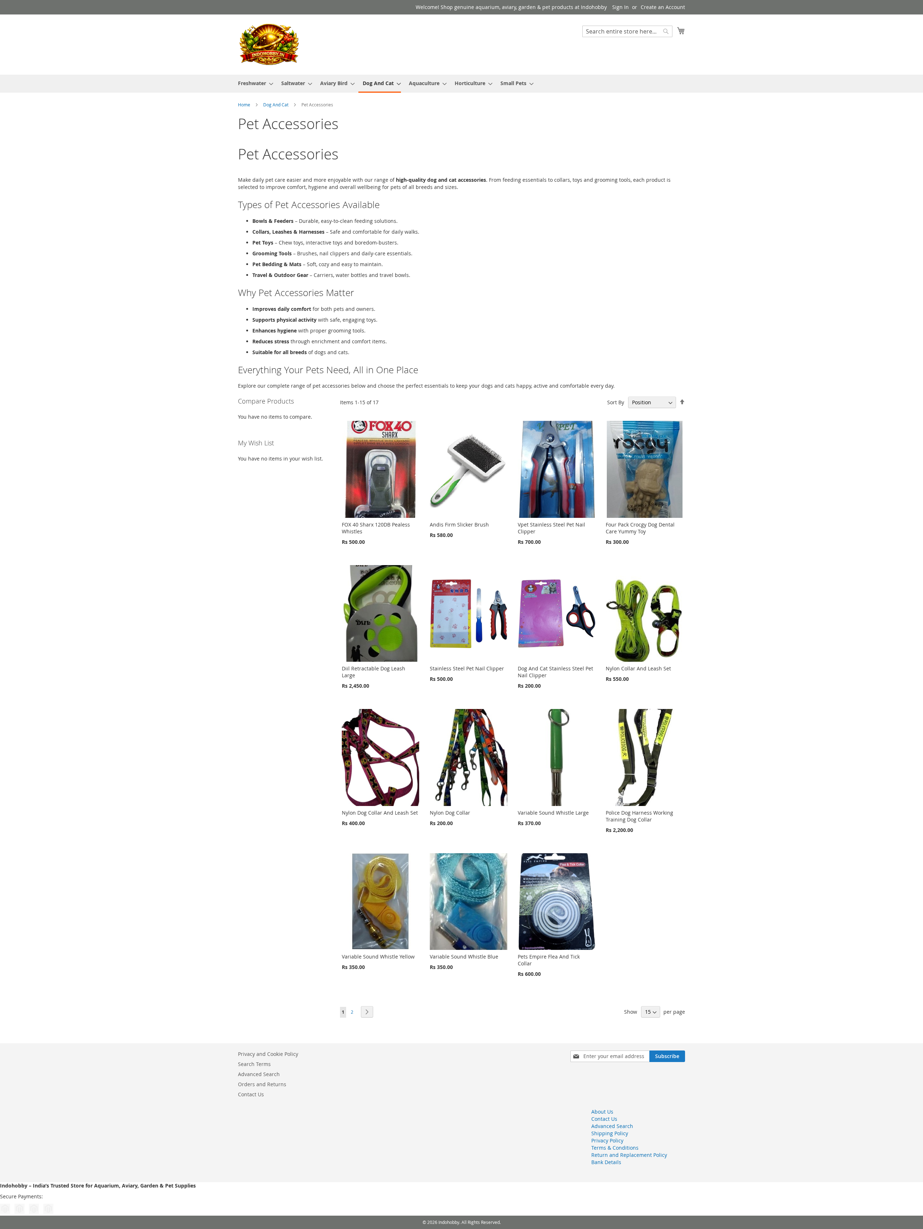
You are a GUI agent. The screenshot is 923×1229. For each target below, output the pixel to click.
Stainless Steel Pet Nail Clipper (467, 668)
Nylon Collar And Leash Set (638, 668)
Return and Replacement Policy (629, 1154)
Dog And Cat (276, 104)
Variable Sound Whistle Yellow (378, 956)
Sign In (620, 7)
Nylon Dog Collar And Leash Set (380, 812)
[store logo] (268, 44)
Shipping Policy (609, 1133)
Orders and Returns (262, 1084)
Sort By (615, 402)
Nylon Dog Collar (450, 812)
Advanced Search (259, 1074)
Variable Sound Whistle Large (553, 812)
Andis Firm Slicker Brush (459, 524)
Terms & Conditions (615, 1147)
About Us (602, 1111)
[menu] (461, 84)
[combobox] (627, 31)
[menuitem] (253, 83)
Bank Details (606, 1162)
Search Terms (254, 1064)
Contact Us (251, 1094)
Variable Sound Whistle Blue (464, 956)
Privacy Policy (607, 1140)
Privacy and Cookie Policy (268, 1053)
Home (244, 104)
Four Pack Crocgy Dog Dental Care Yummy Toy (640, 528)
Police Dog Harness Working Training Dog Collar (639, 816)
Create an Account (663, 7)
